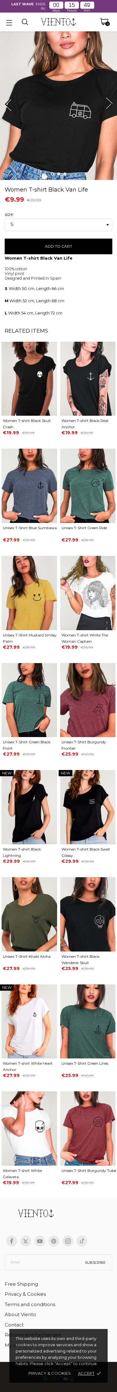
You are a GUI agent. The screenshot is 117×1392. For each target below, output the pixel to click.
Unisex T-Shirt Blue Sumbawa (30, 527)
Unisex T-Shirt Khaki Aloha (27, 956)
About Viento (20, 1314)
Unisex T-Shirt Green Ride (84, 527)
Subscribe (95, 1262)
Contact (14, 1325)
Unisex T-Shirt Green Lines (84, 1063)
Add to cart (58, 246)
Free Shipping (21, 1284)
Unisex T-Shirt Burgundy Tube (88, 1170)
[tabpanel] (58, 107)
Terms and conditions (30, 1304)
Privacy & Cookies (49, 1373)
